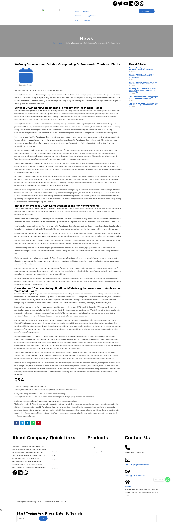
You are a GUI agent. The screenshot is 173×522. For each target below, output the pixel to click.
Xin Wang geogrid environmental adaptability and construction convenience (141, 75)
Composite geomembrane (97, 452)
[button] (16, 423)
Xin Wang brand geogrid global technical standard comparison (141, 68)
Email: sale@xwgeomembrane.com (137, 465)
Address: (128, 487)
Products (77, 16)
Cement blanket (94, 456)
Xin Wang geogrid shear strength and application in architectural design (143, 83)
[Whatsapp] (167, 479)
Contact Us (86, 20)
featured (61, 43)
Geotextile (92, 448)
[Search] (43, 518)
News (76, 20)
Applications (92, 16)
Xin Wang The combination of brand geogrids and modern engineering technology (142, 90)
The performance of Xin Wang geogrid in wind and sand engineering (143, 97)
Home (76, 11)
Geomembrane (94, 460)
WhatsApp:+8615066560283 (135, 476)
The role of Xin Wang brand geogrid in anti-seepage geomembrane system (143, 104)
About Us (86, 11)
